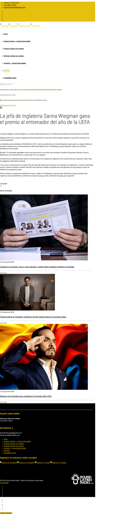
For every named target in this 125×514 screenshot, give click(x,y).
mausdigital (4, 483)
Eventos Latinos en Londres (14, 444)
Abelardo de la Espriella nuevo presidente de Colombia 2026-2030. (26, 396)
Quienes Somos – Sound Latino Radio (17, 441)
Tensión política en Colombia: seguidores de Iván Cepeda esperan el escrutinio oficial (33, 317)
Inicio (6, 439)
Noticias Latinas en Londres (14, 446)
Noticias (7, 451)
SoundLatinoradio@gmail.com (14, 7)
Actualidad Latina (10, 453)
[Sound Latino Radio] (19, 26)
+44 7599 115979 (10, 5)
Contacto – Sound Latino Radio (15, 448)
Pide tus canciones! (6, 513)
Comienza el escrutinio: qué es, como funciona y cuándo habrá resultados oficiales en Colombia (37, 267)
